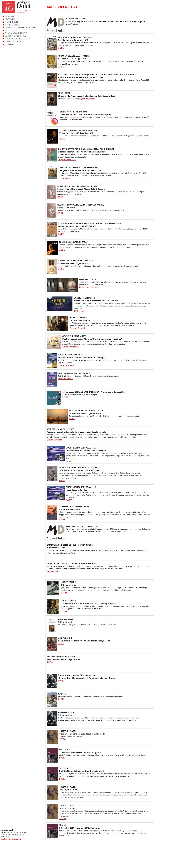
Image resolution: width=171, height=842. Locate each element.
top (167, 839)
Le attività (10, 19)
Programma (64, 178)
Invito (68, 461)
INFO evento (79, 311)
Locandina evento (66, 365)
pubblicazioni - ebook (16, 33)
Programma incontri (67, 159)
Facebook (91, 98)
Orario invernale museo (89, 287)
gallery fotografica (15, 36)
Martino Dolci (12, 24)
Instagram (81, 98)
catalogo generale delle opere (20, 27)
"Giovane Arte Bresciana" (17, 38)
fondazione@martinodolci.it (11, 839)
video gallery (12, 30)
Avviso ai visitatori (70, 346)
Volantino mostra (65, 378)
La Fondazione (12, 16)
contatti (9, 44)
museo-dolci (11, 22)
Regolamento (53, 571)
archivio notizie (13, 41)
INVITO (61, 48)
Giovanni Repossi (77, 328)
